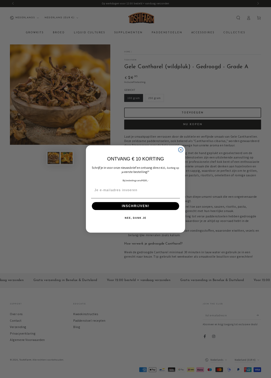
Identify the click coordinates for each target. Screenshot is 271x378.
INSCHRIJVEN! (135, 206)
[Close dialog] (180, 149)
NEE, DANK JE (135, 218)
